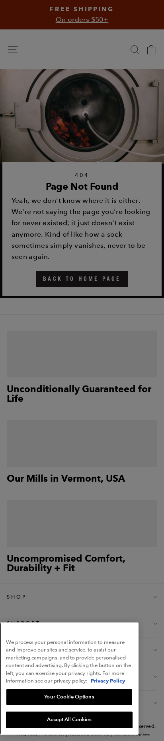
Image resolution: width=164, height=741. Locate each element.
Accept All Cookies (69, 719)
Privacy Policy (108, 680)
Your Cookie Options (69, 697)
